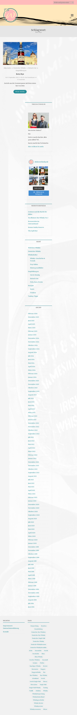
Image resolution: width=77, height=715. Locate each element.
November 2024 (33, 342)
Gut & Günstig (35, 275)
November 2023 (33, 384)
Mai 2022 (31, 444)
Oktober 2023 (32, 388)
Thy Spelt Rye (32, 231)
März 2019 (31, 579)
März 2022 (31, 451)
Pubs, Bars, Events (36, 282)
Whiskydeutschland (38, 697)
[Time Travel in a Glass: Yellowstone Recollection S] (33, 180)
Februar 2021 (32, 497)
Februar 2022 (32, 455)
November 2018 (33, 593)
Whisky (45, 690)
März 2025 (31, 328)
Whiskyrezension (35, 709)
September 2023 (33, 391)
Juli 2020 (31, 522)
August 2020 (32, 519)
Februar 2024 (32, 374)
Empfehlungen (21, 70)
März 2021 (31, 494)
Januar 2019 (32, 586)
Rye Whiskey (34, 675)
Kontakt (6, 632)
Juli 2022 (31, 437)
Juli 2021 (31, 480)
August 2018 (32, 600)
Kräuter (35, 663)
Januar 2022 (32, 458)
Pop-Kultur (34, 264)
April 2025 (31, 324)
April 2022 (31, 448)
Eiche (30, 650)
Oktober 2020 (33, 511)
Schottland (35, 678)
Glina (43, 653)
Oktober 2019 (32, 554)
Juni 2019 (31, 568)
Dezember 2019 (33, 547)
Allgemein (7, 68)
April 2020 (31, 533)
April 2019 (31, 575)
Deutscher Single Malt (38, 638)
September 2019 (33, 557)
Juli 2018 (31, 603)
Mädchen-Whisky (34, 248)
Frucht (46, 650)
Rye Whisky (43, 675)
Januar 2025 (32, 335)
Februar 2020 (32, 540)
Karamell (45, 660)
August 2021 (32, 476)
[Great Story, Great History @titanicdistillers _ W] (33, 170)
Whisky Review (38, 703)
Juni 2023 (31, 402)
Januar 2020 (32, 543)
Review (45, 666)
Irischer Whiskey (34, 660)
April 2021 (31, 490)
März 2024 (31, 370)
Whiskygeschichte (38, 700)
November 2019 (33, 550)
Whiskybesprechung (38, 694)
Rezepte (31, 285)
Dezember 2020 (33, 504)
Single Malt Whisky (35, 687)
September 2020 (34, 515)
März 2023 (31, 412)
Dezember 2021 (33, 462)
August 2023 (32, 395)
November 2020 (33, 508)
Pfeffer (42, 663)
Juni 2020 (31, 526)
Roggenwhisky (36, 672)
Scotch (43, 678)
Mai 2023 (31, 405)
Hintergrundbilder (36, 268)
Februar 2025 (32, 331)
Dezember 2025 (33, 317)
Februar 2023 (32, 416)
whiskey (38, 690)
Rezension (35, 669)
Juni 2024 (31, 359)
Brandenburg (38, 629)
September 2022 (33, 434)
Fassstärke (38, 650)
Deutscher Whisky (19, 68)
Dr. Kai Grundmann (29, 77)
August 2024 (32, 352)
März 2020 (31, 536)
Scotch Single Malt (35, 681)
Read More (20, 91)
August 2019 (32, 561)
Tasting (45, 687)
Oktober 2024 (33, 345)
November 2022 (33, 427)
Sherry (45, 681)
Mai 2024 (31, 363)
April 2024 (31, 366)
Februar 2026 (32, 313)
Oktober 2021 (32, 469)
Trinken (33, 293)
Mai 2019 (31, 571)
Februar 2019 (32, 582)
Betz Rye (20, 74)
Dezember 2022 (33, 423)
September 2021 (33, 473)
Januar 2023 (32, 420)
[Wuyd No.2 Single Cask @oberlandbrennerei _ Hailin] (43, 170)
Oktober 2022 (32, 430)
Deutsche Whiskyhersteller (38, 647)
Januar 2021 (32, 501)
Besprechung (35, 626)
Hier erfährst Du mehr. (36, 146)
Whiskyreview (38, 706)
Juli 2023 (31, 398)
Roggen (43, 669)
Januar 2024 (32, 377)
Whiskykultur (32, 255)
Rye (44, 672)
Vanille (31, 690)
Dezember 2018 (33, 589)
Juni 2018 (31, 607)
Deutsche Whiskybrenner (38, 644)
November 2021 (33, 465)
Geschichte (35, 653)
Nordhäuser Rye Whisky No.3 (38, 218)
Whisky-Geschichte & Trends (37, 260)
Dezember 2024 (33, 338)
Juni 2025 (31, 321)
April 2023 (31, 409)
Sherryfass (34, 684)
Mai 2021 (31, 487)
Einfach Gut (32, 68)
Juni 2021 (31, 483)
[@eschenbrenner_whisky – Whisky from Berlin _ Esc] (43, 180)
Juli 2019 (31, 564)
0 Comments (21, 79)
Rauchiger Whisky (35, 666)
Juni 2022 (31, 441)
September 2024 (34, 349)
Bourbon (43, 626)
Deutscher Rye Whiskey (38, 632)
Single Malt (43, 684)
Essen (32, 289)
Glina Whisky (39, 657)
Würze (45, 709)
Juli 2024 (31, 356)
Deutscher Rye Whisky (38, 635)
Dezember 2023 (33, 381)
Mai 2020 (31, 529)
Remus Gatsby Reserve (36, 227)
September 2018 (33, 596)
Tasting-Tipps (33, 296)
